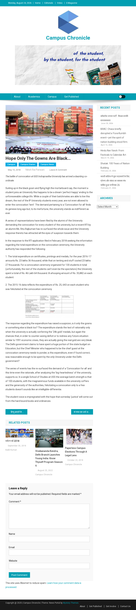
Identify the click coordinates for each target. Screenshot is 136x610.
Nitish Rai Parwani (35, 169)
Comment (15, 501)
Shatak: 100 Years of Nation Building (115, 165)
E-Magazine (71, 3)
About (17, 96)
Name (12, 534)
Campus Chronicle (68, 38)
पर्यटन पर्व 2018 (12, 441)
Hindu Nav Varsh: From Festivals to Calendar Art (113, 152)
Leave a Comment (58, 170)
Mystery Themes (70, 603)
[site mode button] (122, 96)
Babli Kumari (11, 450)
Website (13, 560)
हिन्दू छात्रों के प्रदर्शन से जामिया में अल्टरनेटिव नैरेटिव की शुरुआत (19, 412)
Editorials (48, 3)
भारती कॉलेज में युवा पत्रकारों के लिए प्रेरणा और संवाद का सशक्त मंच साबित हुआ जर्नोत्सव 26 (115, 180)
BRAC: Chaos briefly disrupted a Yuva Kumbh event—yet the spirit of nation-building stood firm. (114, 135)
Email (12, 547)
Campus (52, 96)
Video (59, 3)
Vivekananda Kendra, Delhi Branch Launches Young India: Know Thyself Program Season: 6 (49, 458)
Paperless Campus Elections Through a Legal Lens (76, 452)
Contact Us (125, 606)
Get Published (71, 96)
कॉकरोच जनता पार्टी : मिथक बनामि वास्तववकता (114, 118)
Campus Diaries (28, 164)
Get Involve (111, 606)
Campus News (47, 164)
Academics (34, 96)
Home (37, 3)
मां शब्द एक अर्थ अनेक (82, 412)
